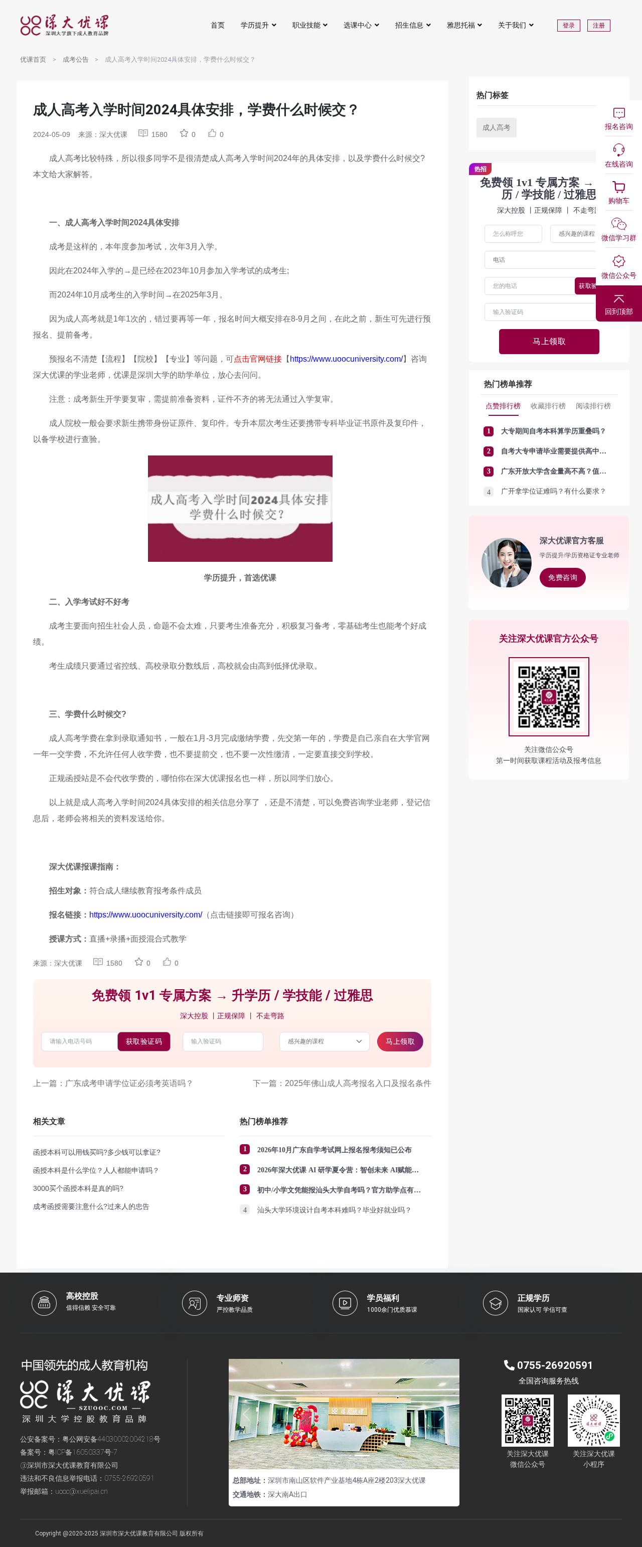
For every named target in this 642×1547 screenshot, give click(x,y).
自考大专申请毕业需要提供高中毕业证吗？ (567, 451)
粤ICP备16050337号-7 (82, 1452)
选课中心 (358, 25)
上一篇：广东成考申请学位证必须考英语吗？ (113, 1083)
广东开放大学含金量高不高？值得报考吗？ (567, 471)
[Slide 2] (344, 1455)
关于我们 (512, 25)
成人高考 (497, 127)
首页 (218, 25)
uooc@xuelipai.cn (81, 1491)
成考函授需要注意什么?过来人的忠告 (91, 1206)
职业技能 (306, 25)
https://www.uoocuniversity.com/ (346, 359)
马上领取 (400, 1041)
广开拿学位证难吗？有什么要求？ (553, 491)
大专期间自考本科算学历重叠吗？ (553, 431)
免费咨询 (562, 577)
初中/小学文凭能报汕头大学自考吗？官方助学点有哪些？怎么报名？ (363, 1190)
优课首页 (33, 59)
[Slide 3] (362, 1455)
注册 (599, 25)
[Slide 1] (326, 1455)
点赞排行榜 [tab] (503, 406)
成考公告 (76, 59)
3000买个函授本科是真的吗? (78, 1188)
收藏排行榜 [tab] (548, 406)
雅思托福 (461, 25)
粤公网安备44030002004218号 (111, 1439)
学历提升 (255, 25)
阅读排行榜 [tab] (593, 406)
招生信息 (409, 25)
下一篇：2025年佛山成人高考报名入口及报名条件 (342, 1083)
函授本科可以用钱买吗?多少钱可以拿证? (96, 1152)
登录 (569, 25)
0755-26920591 (129, 1478)
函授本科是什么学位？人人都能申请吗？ (96, 1170)
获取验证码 (144, 1041)
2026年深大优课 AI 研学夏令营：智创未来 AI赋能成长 (341, 1170)
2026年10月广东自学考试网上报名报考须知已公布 (334, 1150)
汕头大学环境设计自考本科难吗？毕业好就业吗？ (334, 1210)
